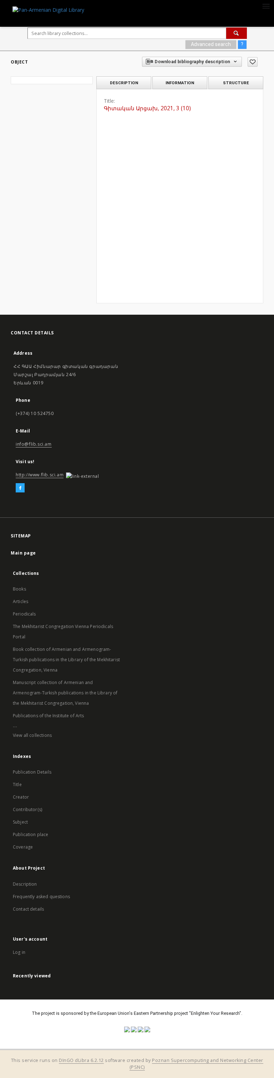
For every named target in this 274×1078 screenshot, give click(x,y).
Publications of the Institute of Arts (48, 716)
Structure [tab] (236, 82)
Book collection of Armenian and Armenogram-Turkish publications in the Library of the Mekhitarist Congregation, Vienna (66, 659)
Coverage (23, 847)
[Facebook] (20, 488)
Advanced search (211, 44)
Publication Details (32, 772)
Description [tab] (124, 82)
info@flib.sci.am (34, 444)
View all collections (32, 735)
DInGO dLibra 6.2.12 (81, 1060)
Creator (21, 797)
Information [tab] (180, 82)
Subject (20, 822)
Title (17, 784)
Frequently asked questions (41, 897)
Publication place (31, 834)
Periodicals (24, 614)
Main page (23, 553)
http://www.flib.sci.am (40, 475)
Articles (20, 601)
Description (25, 884)
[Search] (236, 33)
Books (19, 589)
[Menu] (265, 5)
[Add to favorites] (253, 62)
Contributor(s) (27, 809)
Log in (19, 952)
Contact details (28, 909)
